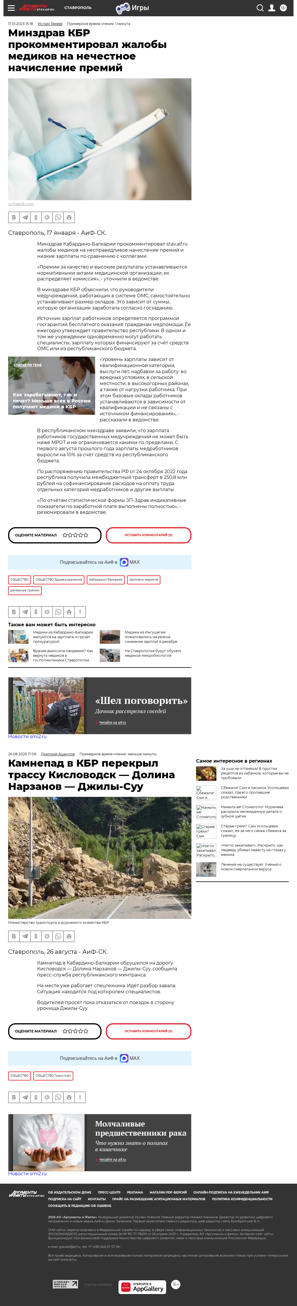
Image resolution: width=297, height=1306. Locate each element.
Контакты (97, 1199)
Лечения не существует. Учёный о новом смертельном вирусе (251, 866)
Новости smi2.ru (27, 736)
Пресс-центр (109, 1192)
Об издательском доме (69, 1192)
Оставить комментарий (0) (149, 535)
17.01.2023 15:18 (20, 24)
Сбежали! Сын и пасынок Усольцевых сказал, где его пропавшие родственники (255, 792)
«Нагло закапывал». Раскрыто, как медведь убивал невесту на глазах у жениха (253, 850)
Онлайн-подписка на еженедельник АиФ (231, 1192)
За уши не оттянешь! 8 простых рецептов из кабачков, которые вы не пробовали (255, 773)
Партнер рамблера (98, 1284)
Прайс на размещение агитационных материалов (158, 1199)
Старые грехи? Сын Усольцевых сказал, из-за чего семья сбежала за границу (253, 831)
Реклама (135, 1192)
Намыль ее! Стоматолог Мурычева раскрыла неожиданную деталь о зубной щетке (252, 811)
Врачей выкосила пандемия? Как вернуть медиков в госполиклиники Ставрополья (63, 655)
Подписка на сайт (64, 1199)
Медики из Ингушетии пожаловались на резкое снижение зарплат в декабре (151, 637)
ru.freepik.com (21, 204)
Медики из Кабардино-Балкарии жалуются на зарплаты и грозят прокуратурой (63, 637)
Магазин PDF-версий (168, 1192)
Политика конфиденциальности (242, 1199)
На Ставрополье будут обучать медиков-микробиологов (153, 653)
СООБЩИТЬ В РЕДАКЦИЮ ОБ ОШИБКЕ (79, 1206)
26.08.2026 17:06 (22, 754)
